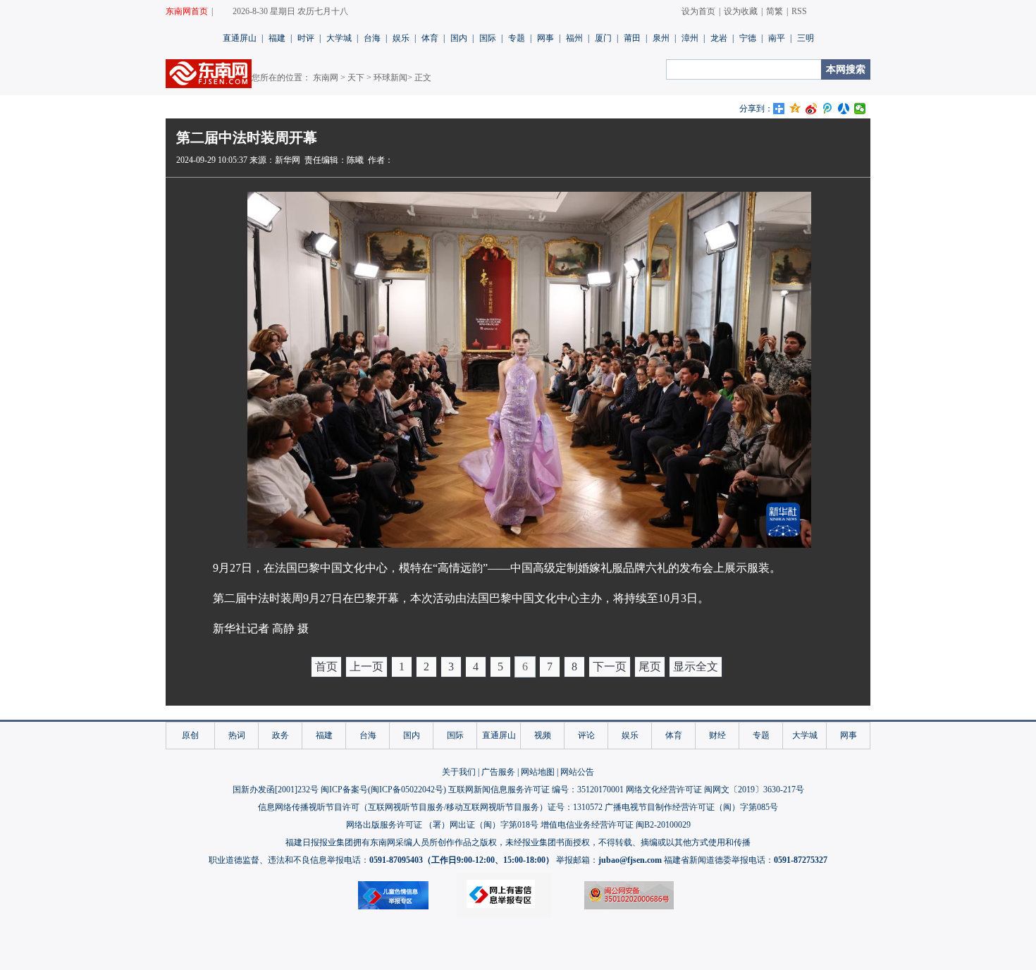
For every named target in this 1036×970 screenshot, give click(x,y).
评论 (586, 735)
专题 (516, 38)
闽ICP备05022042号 (407, 789)
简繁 (774, 11)
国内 (458, 38)
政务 (280, 735)
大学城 (339, 38)
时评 (305, 38)
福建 (277, 38)
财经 (717, 735)
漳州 (690, 38)
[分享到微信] (860, 108)
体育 (429, 38)
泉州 (661, 38)
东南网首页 (187, 11)
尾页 (650, 667)
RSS (799, 11)
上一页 (366, 667)
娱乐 (401, 38)
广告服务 (498, 772)
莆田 (632, 38)
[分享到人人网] (844, 108)
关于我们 (459, 772)
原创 (190, 735)
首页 (326, 667)
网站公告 (577, 772)
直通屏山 (240, 38)
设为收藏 (741, 11)
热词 (236, 735)
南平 (776, 38)
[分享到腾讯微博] (828, 108)
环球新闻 (390, 77)
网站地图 (538, 772)
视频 (542, 735)
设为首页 (698, 11)
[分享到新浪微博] (812, 108)
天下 (355, 77)
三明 (805, 38)
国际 (487, 38)
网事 (545, 38)
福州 (574, 38)
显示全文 (695, 667)
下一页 (610, 667)
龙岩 (718, 38)
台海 (372, 38)
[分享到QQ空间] (795, 108)
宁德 (747, 38)
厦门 (603, 38)
